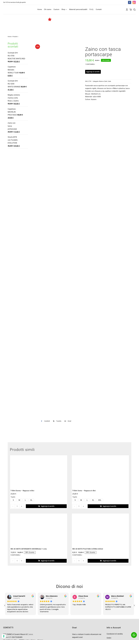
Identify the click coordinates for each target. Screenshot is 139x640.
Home (9, 36)
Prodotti (15, 36)
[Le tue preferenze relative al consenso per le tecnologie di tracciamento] (4, 636)
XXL (99, 500)
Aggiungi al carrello (93, 72)
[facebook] (129, 2)
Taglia (13, 497)
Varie (109, 81)
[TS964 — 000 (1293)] (100, 457)
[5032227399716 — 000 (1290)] (38, 515)
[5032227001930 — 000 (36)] (100, 515)
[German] (117, 2)
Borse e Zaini (103, 81)
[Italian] (119, 2)
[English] (112, 2)
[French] (115, 2)
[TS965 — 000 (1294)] (38, 457)
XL (31, 500)
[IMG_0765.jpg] (57, 229)
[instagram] (134, 2)
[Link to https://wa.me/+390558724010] (134, 635)
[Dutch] (110, 2)
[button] (134, 605)
